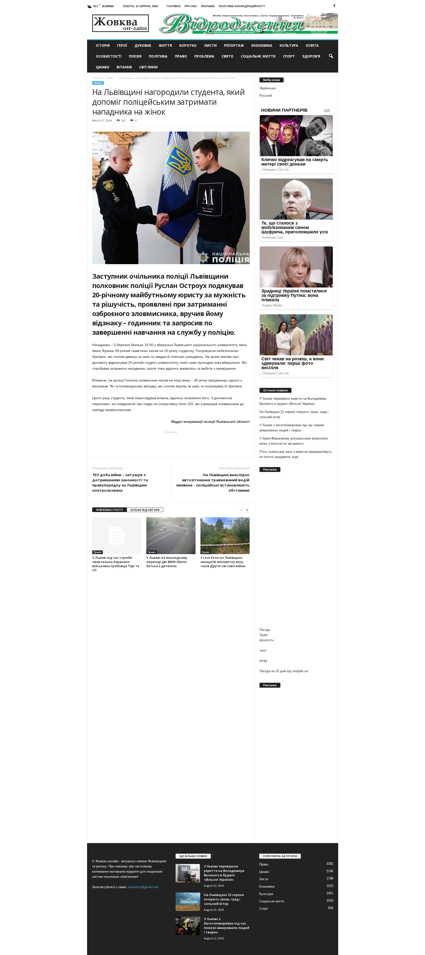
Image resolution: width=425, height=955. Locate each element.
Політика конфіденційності (242, 6)
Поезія (135, 56)
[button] (330, 56)
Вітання (124, 67)
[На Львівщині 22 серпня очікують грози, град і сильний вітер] (188, 902)
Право (181, 56)
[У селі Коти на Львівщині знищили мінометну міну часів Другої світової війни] (225, 535)
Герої (122, 45)
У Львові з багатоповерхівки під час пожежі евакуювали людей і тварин (291, 427)
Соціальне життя (258, 56)
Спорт (289, 56)
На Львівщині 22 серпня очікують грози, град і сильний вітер (293, 414)
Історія (103, 45)
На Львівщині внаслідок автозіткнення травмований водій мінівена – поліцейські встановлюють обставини (212, 482)
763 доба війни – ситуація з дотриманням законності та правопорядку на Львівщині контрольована (120, 482)
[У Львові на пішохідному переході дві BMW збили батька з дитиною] (171, 535)
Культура (289, 45)
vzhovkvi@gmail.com (143, 887)
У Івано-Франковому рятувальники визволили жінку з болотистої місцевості (293, 441)
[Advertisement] (170, 443)
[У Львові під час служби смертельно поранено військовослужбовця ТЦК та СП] (116, 535)
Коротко (188, 45)
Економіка (261, 45)
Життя (165, 45)
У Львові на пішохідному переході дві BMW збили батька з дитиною (166, 561)
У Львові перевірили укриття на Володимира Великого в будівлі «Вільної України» (292, 401)
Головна (174, 6)
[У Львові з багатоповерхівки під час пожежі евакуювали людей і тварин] (188, 926)
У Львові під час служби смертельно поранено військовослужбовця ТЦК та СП (115, 563)
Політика (158, 56)
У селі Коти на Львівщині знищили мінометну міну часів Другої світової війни (222, 561)
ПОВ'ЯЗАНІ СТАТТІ (109, 510)
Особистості (108, 56)
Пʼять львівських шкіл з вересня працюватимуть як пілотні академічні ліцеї (295, 454)
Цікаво (102, 67)
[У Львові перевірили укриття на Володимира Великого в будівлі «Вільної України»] (188, 873)
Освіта (312, 45)
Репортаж (234, 45)
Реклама (208, 6)
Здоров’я (311, 56)
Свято (227, 56)
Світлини (148, 67)
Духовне (143, 45)
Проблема (204, 56)
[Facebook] (334, 6)
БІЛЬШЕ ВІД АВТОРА (145, 510)
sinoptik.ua (300, 671)
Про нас (190, 6)
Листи (210, 45)
